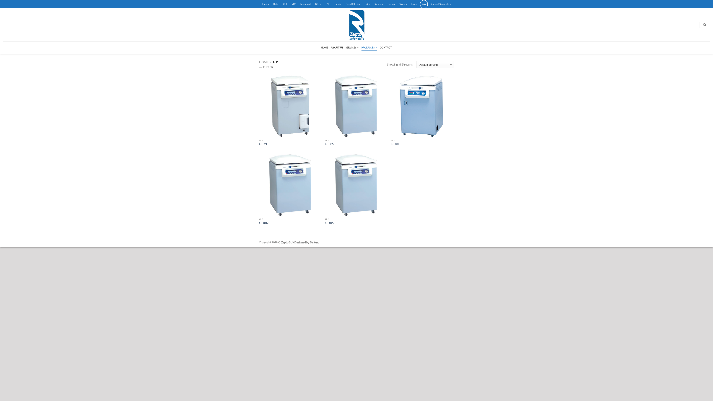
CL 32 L (263, 144)
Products (368, 47)
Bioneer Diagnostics (440, 4)
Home (324, 47)
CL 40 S (329, 223)
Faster (414, 4)
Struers (403, 4)
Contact (386, 47)
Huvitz (338, 4)
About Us (337, 47)
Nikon (318, 4)
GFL (285, 4)
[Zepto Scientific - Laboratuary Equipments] (356, 24)
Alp (424, 4)
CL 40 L (395, 144)
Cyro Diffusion (353, 4)
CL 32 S (329, 144)
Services (351, 47)
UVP (328, 4)
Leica (367, 4)
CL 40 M (263, 223)
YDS (294, 4)
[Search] (704, 24)
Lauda (265, 4)
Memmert (305, 4)
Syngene (379, 4)
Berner (391, 4)
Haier (276, 4)
